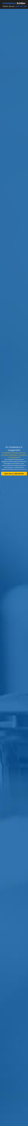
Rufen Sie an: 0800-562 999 (14, 473)
